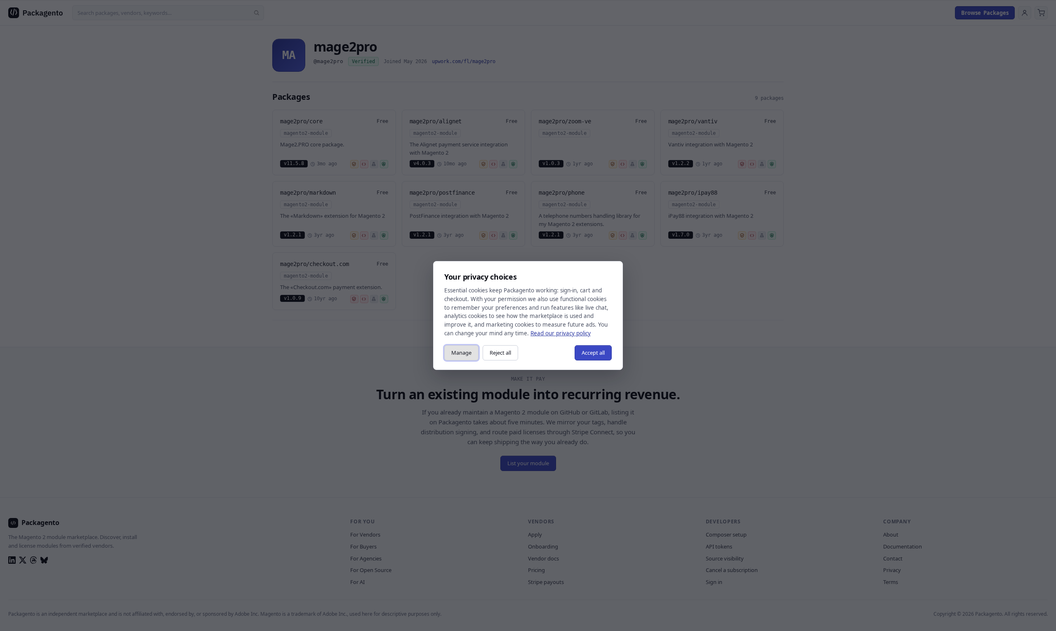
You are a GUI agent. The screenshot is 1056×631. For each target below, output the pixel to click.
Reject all (500, 352)
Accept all (593, 352)
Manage (461, 352)
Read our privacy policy (560, 333)
